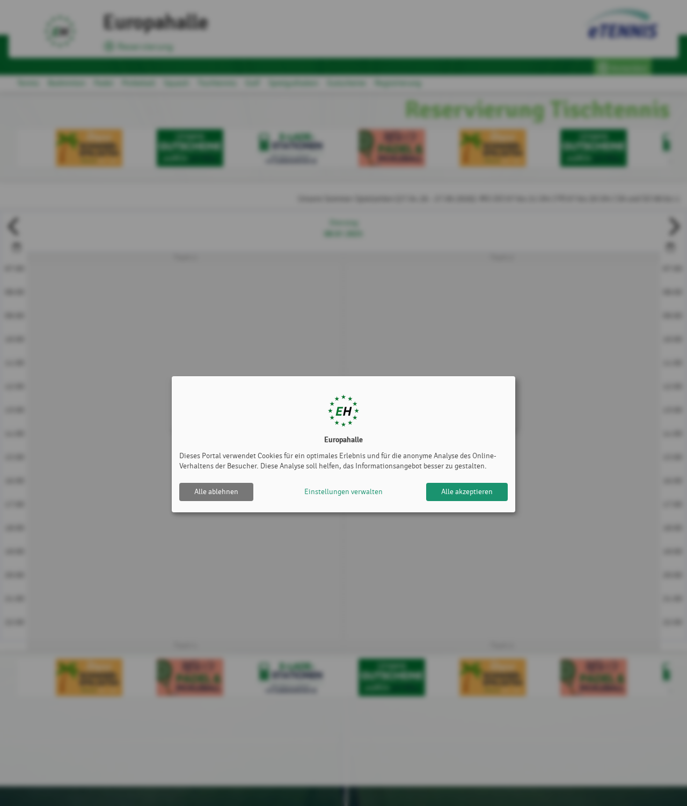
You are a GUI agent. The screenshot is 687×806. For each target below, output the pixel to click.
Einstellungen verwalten (343, 492)
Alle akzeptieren (467, 492)
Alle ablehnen (216, 492)
